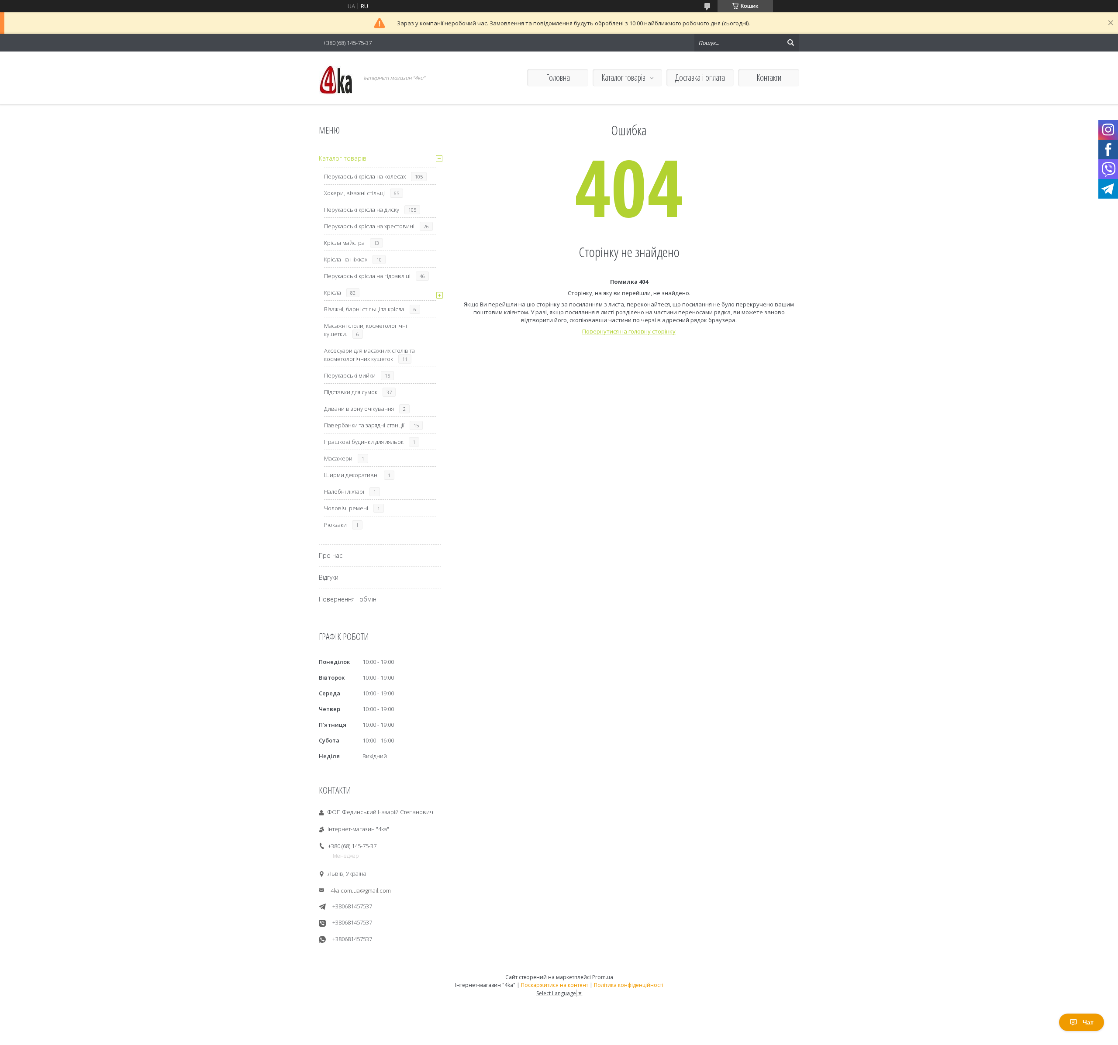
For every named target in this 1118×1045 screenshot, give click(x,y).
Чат (1088, 1022)
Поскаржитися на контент (554, 985)
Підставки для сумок (350, 392)
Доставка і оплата (700, 77)
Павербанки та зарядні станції (364, 425)
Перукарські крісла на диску (361, 209)
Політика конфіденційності (628, 985)
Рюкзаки (335, 525)
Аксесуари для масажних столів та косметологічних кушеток (369, 355)
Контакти (768, 77)
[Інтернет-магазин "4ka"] (336, 77)
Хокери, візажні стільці (354, 193)
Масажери (338, 458)
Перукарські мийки (350, 375)
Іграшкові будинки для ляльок (364, 442)
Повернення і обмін (347, 599)
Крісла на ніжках (345, 259)
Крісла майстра (344, 243)
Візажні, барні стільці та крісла (364, 309)
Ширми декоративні (351, 475)
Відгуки (328, 577)
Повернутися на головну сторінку (629, 331)
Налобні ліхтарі (344, 491)
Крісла (332, 292)
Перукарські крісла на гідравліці (367, 276)
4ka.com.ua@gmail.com (361, 890)
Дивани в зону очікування (359, 408)
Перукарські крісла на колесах (365, 176)
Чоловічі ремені (346, 508)
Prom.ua (602, 977)
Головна (558, 77)
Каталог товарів (623, 77)
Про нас (330, 555)
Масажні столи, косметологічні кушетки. (365, 330)
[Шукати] (790, 43)
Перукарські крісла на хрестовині (369, 226)
